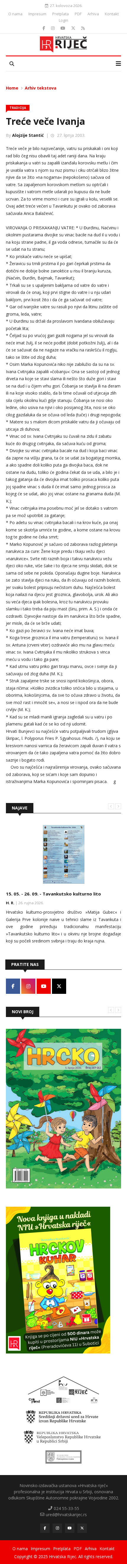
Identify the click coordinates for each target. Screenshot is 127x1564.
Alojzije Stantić (28, 135)
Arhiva (93, 13)
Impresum (37, 13)
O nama (15, 13)
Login (63, 20)
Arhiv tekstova (40, 88)
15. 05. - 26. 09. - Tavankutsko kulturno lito (53, 894)
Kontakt (112, 13)
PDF (78, 13)
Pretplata (60, 13)
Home (12, 88)
